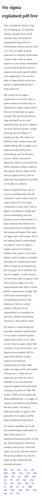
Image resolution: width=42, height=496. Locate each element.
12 (5, 487)
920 (27, 490)
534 (12, 483)
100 (32, 470)
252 (5, 483)
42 (17, 487)
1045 (6, 473)
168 (5, 470)
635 (5, 493)
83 (33, 483)
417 (12, 470)
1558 (33, 476)
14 (19, 476)
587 (17, 480)
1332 (20, 490)
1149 (26, 476)
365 (18, 470)
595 (26, 483)
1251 (21, 473)
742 (25, 470)
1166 (13, 473)
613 (28, 473)
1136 (12, 490)
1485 (30, 487)
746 (11, 487)
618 (13, 476)
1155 (19, 483)
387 (17, 493)
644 (35, 473)
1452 (32, 480)
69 (11, 493)
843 (24, 480)
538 (5, 490)
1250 (6, 476)
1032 (34, 490)
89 (11, 480)
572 (5, 480)
